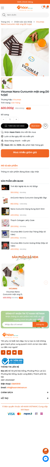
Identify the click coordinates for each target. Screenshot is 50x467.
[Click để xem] (25, 52)
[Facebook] (3, 352)
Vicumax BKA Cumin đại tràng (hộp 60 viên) (28, 233)
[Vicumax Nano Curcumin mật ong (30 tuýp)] (13, 274)
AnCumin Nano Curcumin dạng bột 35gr (29, 197)
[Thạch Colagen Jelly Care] (5, 223)
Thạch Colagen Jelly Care (22, 220)
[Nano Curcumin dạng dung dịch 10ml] (5, 211)
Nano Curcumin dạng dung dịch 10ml (27, 209)
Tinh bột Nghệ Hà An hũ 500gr (24, 186)
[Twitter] (9, 352)
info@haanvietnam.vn (17, 387)
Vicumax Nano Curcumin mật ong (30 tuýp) (13, 293)
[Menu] (2, 7)
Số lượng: (5, 114)
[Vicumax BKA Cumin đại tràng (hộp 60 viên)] (5, 234)
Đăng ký (40, 324)
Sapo (26, 409)
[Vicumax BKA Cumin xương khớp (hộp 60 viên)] (5, 245)
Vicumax (13, 288)
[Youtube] (14, 352)
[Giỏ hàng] (47, 7)
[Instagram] (20, 352)
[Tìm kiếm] (4, 14)
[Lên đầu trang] (46, 444)
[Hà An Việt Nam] (25, 8)
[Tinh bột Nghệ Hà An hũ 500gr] (5, 187)
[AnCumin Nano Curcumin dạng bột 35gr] (5, 200)
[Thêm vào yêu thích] (45, 125)
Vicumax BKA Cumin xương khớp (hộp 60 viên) (29, 244)
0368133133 (15, 383)
